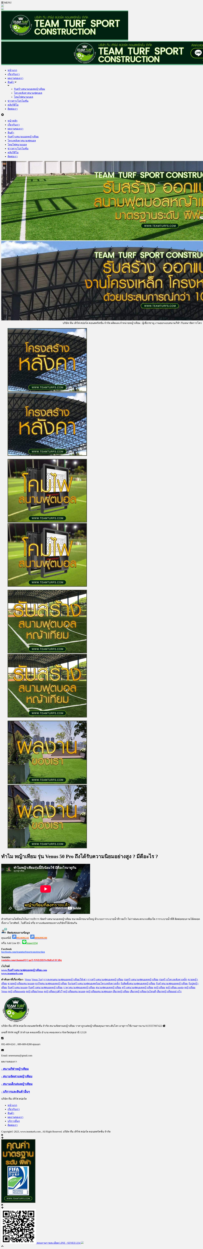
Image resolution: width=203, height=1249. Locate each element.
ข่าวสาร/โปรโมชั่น (18, 101)
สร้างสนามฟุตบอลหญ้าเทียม (137, 987)
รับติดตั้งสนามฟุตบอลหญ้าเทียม (138, 983)
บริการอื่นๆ (14, 1121)
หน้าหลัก (12, 120)
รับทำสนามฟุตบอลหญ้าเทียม (172, 983)
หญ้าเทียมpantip (16, 991)
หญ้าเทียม (159, 987)
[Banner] (101, 523)
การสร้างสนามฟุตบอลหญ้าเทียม (105, 979)
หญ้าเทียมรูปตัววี (53, 991)
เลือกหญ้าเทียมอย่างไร (169, 991)
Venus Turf (37, 979)
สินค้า (11, 82)
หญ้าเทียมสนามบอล (74, 991)
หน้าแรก (12, 70)
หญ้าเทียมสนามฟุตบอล (99, 991)
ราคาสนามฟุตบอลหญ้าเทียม (79, 987)
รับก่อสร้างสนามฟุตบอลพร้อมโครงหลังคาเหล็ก (94, 983)
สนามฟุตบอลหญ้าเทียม (108, 987)
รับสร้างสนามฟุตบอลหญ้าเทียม (45, 987)
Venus (28, 979)
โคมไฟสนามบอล (23, 97)
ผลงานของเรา (15, 78)
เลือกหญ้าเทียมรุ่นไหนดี (143, 991)
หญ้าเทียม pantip (175, 987)
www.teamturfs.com (12, 973)
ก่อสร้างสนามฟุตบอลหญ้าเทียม (141, 979)
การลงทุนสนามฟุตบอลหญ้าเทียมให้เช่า (65, 979)
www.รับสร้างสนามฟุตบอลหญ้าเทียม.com (24, 970)
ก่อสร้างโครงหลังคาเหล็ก (173, 979)
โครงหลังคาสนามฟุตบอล (28, 93)
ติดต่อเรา (13, 108)
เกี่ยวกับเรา (14, 74)
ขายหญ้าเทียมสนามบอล (21, 983)
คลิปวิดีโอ (13, 105)
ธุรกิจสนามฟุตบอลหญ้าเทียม (51, 983)
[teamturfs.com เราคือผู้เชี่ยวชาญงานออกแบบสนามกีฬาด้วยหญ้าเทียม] (64, 39)
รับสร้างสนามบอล (18, 987)
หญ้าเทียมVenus (34, 991)
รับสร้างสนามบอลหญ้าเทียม (29, 89)
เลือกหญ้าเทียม (120, 991)
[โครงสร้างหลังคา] (101, 392)
